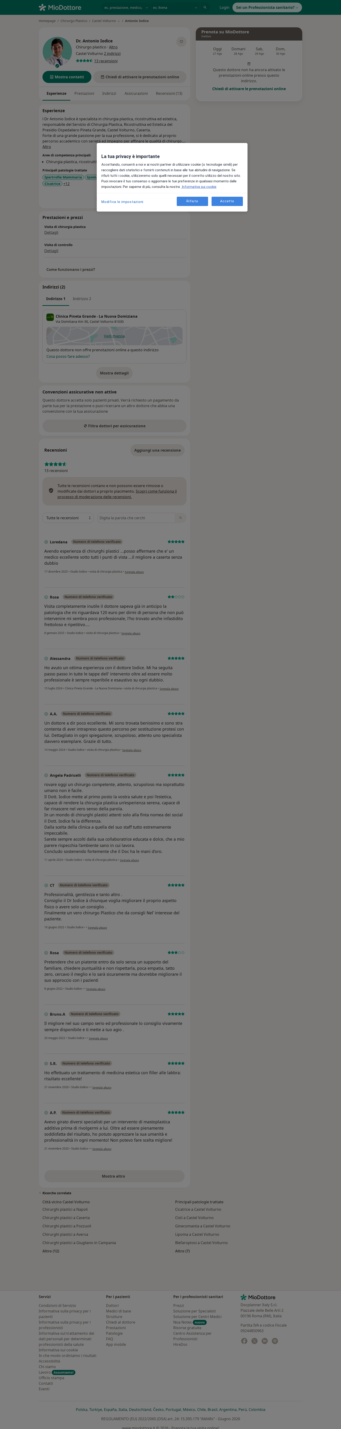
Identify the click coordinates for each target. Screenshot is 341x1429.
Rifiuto (192, 201)
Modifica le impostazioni (122, 202)
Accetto (227, 201)
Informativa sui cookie (198, 187)
